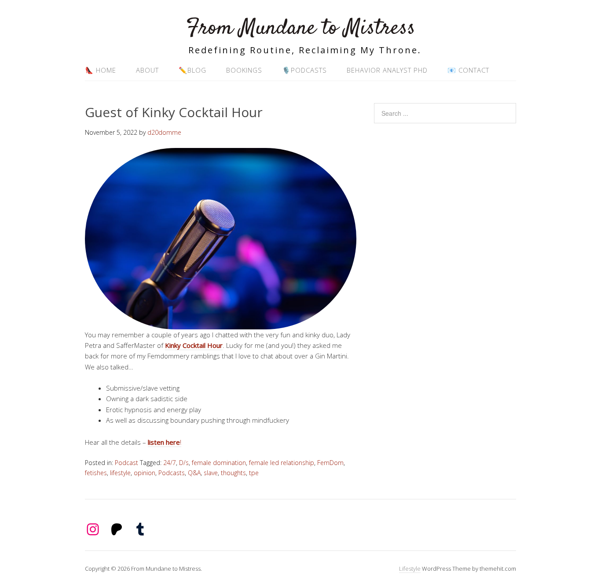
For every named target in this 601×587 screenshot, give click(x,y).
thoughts (233, 473)
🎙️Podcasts (304, 70)
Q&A (194, 473)
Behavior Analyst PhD (387, 70)
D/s (184, 462)
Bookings (244, 70)
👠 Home (100, 70)
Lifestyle (410, 568)
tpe (254, 473)
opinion (144, 473)
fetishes (96, 473)
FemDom (330, 462)
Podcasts (171, 473)
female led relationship (281, 462)
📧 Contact (468, 70)
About (147, 70)
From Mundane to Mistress (300, 28)
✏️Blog (192, 70)
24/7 (169, 462)
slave (211, 473)
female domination (219, 462)
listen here (164, 442)
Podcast (126, 462)
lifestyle (120, 473)
